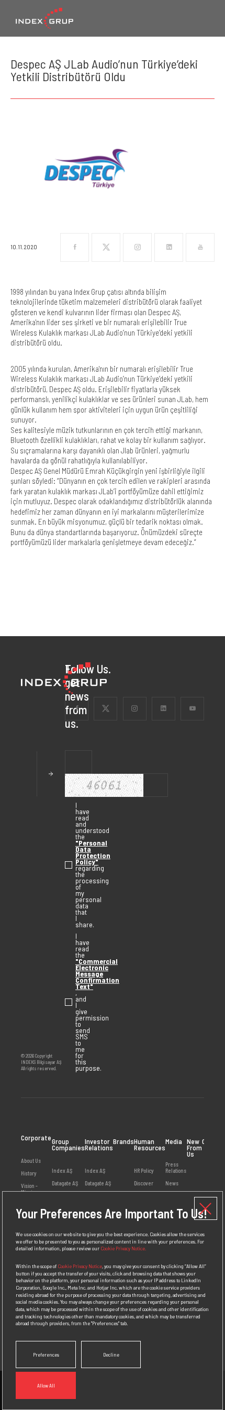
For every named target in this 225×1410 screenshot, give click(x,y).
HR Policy (144, 1171)
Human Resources (149, 1144)
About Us (31, 1161)
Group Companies (68, 1144)
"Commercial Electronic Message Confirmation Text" (97, 974)
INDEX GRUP (44, 18)
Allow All (46, 1385)
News (171, 1183)
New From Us (194, 1147)
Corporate (36, 1138)
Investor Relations (99, 1144)
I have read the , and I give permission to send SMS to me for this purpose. (70, 1002)
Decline (111, 1354)
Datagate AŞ (65, 1183)
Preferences (46, 1354)
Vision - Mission (29, 1188)
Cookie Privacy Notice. (123, 1248)
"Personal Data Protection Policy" (92, 852)
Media (173, 1141)
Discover (143, 1183)
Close (205, 1208)
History (29, 1173)
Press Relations (175, 1167)
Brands (123, 1141)
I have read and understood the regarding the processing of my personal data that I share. (70, 865)
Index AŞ (62, 1171)
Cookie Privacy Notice (80, 1265)
